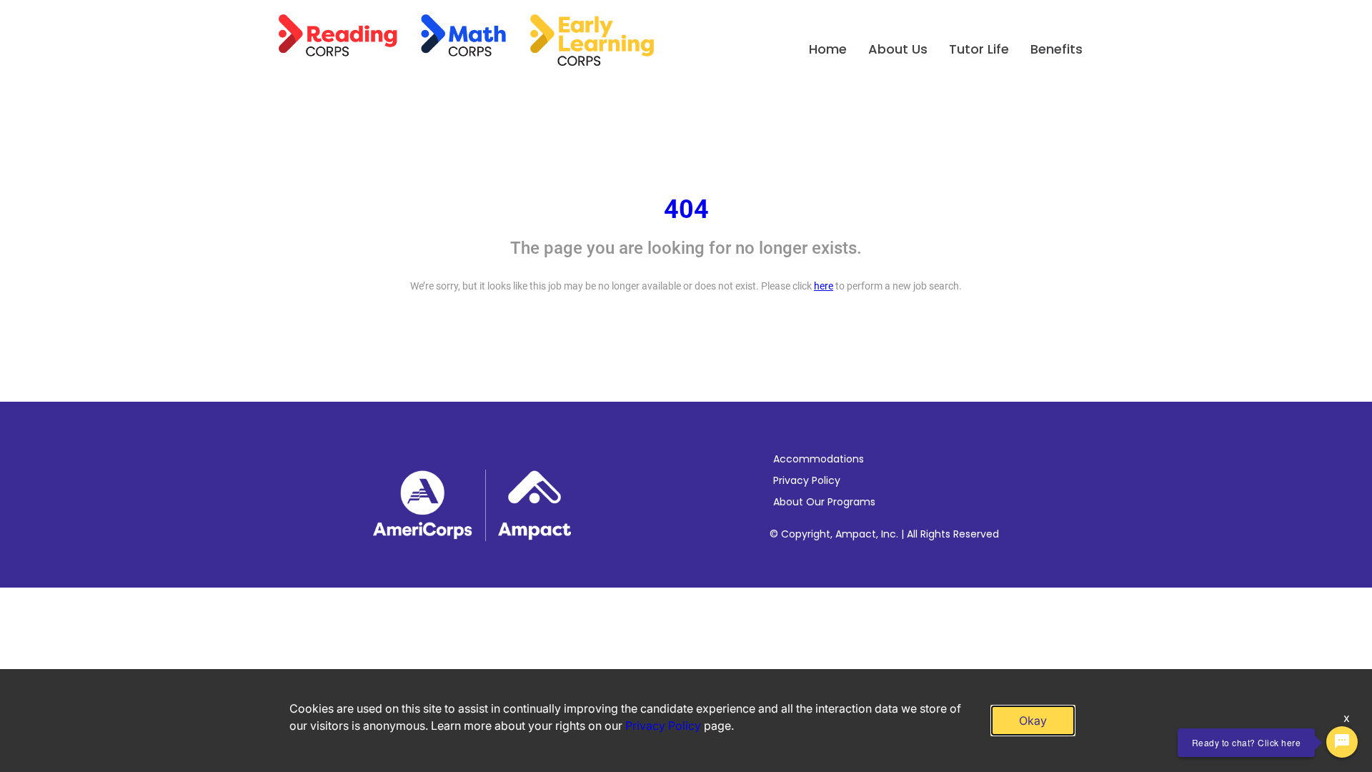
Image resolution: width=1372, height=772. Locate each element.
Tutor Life (979, 49)
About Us (898, 49)
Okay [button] (1033, 720)
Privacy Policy (806, 480)
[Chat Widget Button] (1342, 742)
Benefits (1056, 49)
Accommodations (818, 459)
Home (828, 49)
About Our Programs (824, 502)
